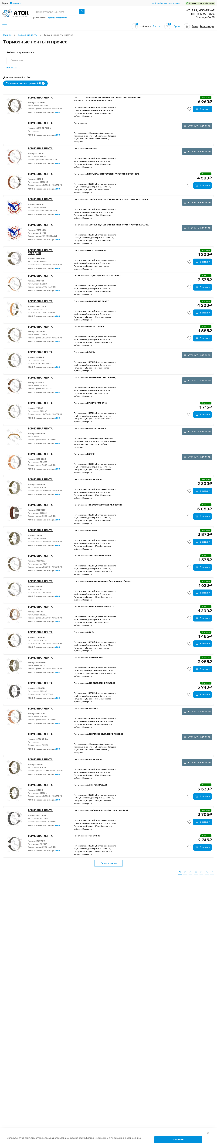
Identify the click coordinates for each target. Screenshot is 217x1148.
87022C (43, 309)
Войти (195, 26)
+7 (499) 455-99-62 (200, 10)
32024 (42, 487)
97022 (42, 589)
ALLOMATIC (47, 363)
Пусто (156, 26)
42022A (43, 717)
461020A (43, 106)
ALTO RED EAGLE (49, 159)
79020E (43, 411)
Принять (178, 1139)
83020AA (44, 335)
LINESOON (46, 592)
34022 (42, 207)
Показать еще (109, 863)
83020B (43, 360)
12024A (43, 666)
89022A (43, 538)
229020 (43, 261)
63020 (42, 156)
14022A (43, 615)
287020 (43, 386)
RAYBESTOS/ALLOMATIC (53, 770)
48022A (43, 844)
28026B (43, 640)
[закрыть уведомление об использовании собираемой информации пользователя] (208, 1133)
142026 (43, 793)
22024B (43, 691)
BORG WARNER (49, 287)
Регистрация (207, 26)
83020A (43, 564)
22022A (43, 513)
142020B (43, 182)
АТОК (57, 112)
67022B (43, 284)
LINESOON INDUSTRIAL (52, 109)
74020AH (43, 818)
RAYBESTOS (47, 694)
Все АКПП (12, 67)
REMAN (45, 745)
